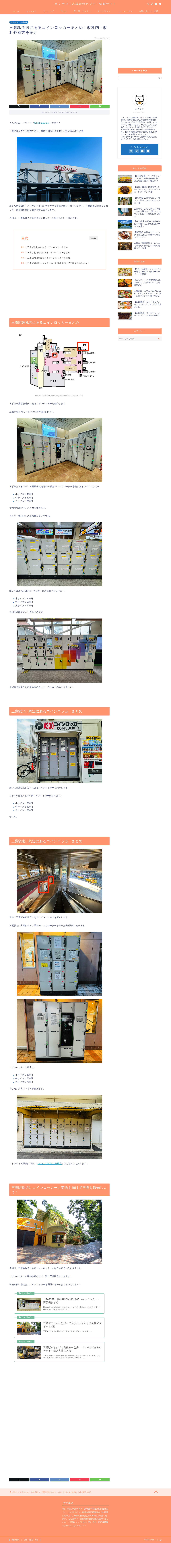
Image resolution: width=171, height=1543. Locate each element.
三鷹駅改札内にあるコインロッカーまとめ (47, 247)
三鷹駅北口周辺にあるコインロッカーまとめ (48, 252)
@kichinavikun (41, 123)
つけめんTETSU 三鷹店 (50, 1163)
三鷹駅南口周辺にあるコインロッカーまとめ (48, 258)
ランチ (64, 11)
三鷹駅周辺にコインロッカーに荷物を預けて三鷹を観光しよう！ (58, 263)
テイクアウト (104, 11)
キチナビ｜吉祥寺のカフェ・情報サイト (85, 4)
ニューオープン (124, 11)
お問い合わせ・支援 (148, 11)
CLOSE (93, 238)
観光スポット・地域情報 (19, 22)
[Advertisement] (59, 294)
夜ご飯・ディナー (82, 11)
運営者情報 (15, 1540)
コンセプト (31, 11)
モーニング (48, 11)
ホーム (16, 11)
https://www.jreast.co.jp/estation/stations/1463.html (62, 396)
